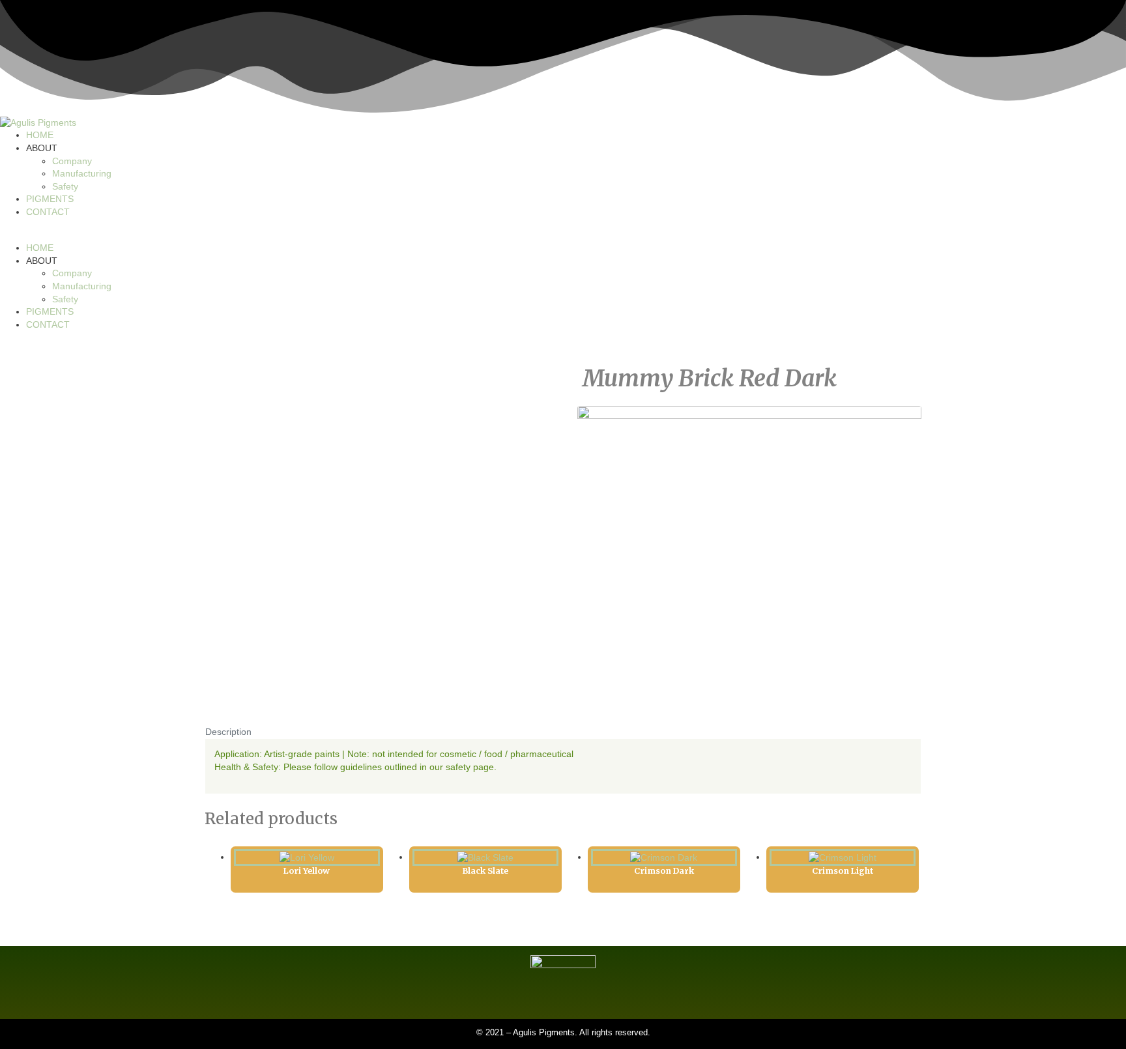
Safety (65, 186)
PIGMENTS (50, 199)
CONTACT (48, 212)
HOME (39, 135)
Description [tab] (228, 731)
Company (72, 161)
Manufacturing (81, 173)
